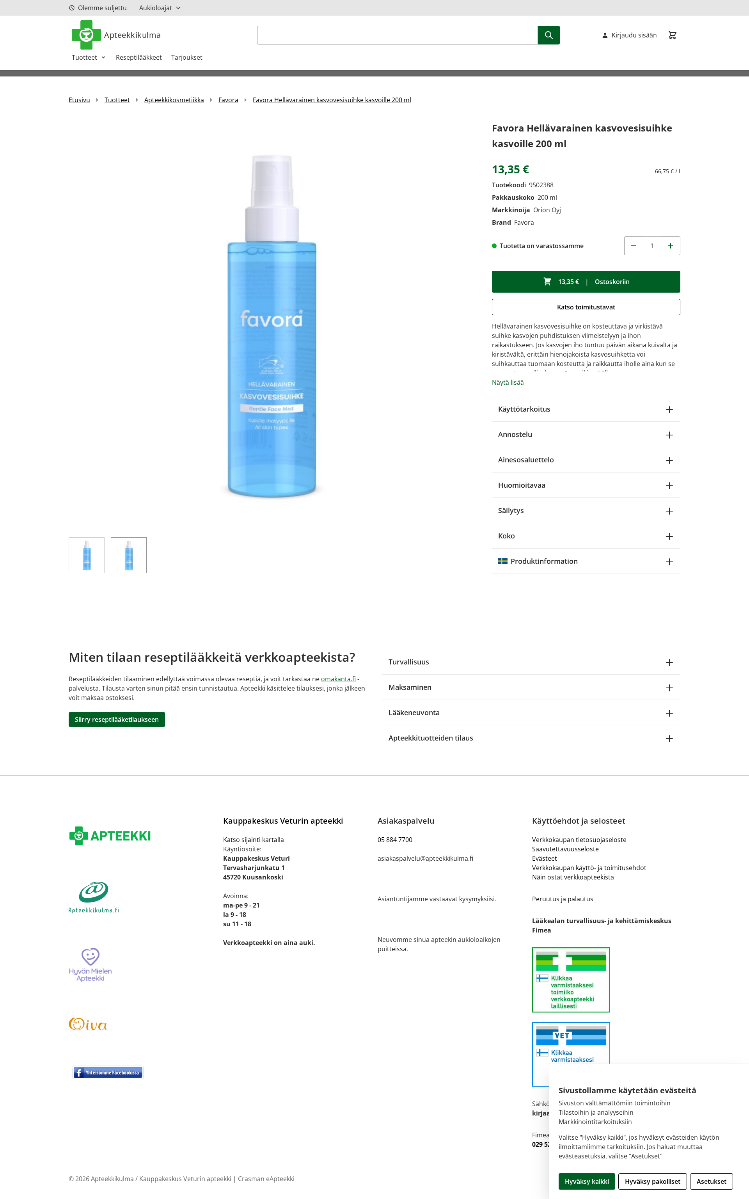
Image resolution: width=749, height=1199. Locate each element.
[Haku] (549, 35)
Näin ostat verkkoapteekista (573, 877)
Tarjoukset (186, 57)
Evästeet (544, 858)
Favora (228, 100)
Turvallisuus (409, 661)
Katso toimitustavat (586, 307)
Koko (506, 535)
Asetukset (711, 1181)
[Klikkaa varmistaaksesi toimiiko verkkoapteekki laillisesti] (606, 1054)
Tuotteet (84, 57)
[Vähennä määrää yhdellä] (633, 245)
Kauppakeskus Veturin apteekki (283, 820)
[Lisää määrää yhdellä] (671, 245)
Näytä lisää (508, 382)
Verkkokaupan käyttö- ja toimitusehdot (589, 867)
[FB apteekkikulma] (143, 1072)
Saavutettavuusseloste (565, 849)
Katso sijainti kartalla (253, 839)
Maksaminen (410, 687)
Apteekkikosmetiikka (174, 100)
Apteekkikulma (132, 35)
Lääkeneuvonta (414, 712)
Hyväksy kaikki (587, 1181)
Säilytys (511, 510)
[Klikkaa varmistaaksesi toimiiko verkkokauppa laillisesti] (606, 979)
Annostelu (515, 434)
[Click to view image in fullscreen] (272, 324)
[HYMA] (143, 965)
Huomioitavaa (521, 485)
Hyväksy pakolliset (652, 1181)
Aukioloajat (155, 8)
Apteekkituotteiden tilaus (431, 737)
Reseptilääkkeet (139, 57)
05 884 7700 (395, 839)
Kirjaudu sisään (634, 35)
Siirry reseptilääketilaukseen (117, 719)
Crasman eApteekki (266, 1178)
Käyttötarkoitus (524, 409)
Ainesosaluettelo (526, 459)
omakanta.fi (338, 679)
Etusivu (79, 100)
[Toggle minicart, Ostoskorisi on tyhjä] (672, 35)
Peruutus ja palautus (562, 899)
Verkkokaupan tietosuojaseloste (579, 839)
